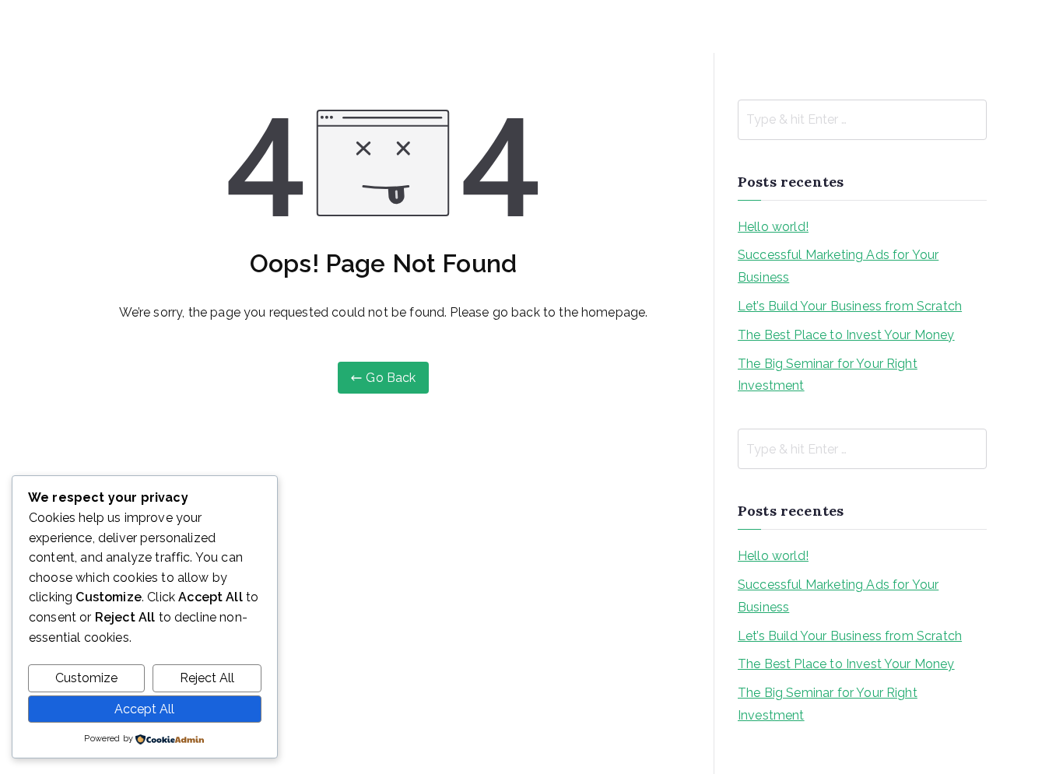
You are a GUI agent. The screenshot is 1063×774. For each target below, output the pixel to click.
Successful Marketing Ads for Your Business (838, 266)
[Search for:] (862, 119)
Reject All (207, 678)
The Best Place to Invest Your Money (846, 334)
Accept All (144, 709)
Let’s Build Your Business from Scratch (850, 306)
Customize (86, 678)
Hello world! (773, 226)
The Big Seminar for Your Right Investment (827, 375)
